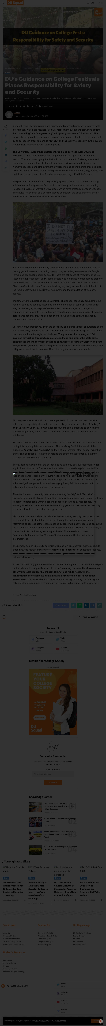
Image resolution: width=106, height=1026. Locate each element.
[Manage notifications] (101, 1021)
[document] (53, 513)
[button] (91, 474)
